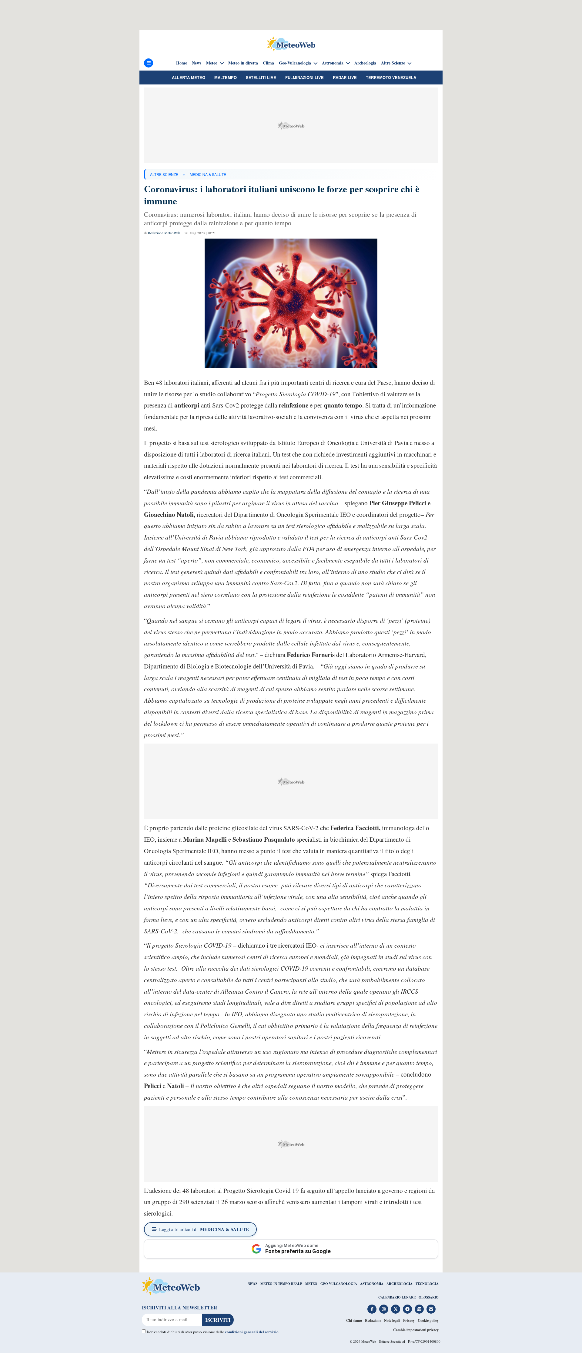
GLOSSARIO (429, 1297)
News (196, 63)
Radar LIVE (345, 77)
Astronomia (332, 63)
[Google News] (419, 1309)
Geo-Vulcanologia (295, 63)
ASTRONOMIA (371, 1283)
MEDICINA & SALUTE (208, 174)
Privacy (409, 1320)
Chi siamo (354, 1320)
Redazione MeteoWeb (164, 232)
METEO (311, 1283)
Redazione (373, 1320)
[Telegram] (407, 1309)
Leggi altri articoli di (204, 1229)
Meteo (211, 63)
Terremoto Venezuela (391, 77)
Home (181, 63)
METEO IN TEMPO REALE (281, 1283)
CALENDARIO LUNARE (397, 1297)
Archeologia (365, 63)
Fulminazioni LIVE (304, 77)
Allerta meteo (188, 77)
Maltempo (225, 77)
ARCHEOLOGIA (399, 1283)
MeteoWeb (368, 1341)
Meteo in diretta (243, 63)
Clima (268, 63)
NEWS (252, 1283)
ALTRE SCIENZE (164, 174)
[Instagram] (383, 1309)
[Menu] (148, 63)
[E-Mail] (431, 1309)
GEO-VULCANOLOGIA (338, 1283)
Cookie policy (428, 1320)
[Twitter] (395, 1309)
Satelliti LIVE (261, 77)
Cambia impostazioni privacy (416, 1329)
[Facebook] (371, 1309)
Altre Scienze (393, 63)
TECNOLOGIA (427, 1283)
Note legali (392, 1320)
